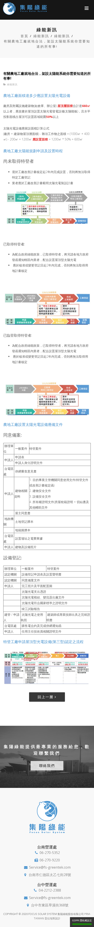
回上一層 (46, 696)
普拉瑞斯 (50, 918)
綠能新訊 (12, 84)
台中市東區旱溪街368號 (49, 905)
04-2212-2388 (50, 890)
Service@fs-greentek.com (50, 867)
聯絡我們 (47, 765)
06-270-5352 (50, 852)
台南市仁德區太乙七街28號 (50, 874)
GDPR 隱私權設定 (82, 920)
